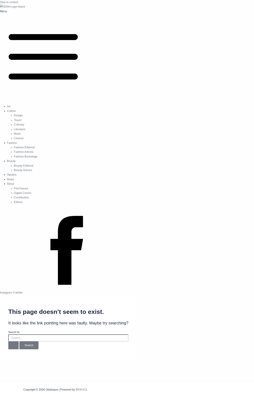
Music (17, 133)
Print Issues (21, 188)
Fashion (12, 142)
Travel (17, 120)
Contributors (21, 197)
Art (8, 106)
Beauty (11, 161)
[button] (127, 55)
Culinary (19, 124)
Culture (11, 110)
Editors (18, 202)
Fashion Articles (24, 151)
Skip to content (9, 2)
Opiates (11, 174)
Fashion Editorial (24, 147)
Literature (19, 129)
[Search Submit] (13, 345)
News (10, 179)
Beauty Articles (23, 170)
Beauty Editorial (23, 165)
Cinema (18, 138)
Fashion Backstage (25, 156)
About (10, 183)
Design (18, 115)
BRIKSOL (82, 389)
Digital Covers (22, 192)
